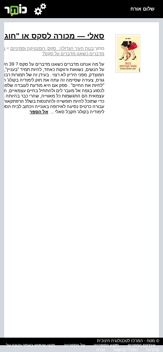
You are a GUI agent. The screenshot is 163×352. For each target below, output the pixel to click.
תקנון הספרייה (106, 345)
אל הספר (39, 111)
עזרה (100, 349)
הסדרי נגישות (126, 349)
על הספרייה (74, 345)
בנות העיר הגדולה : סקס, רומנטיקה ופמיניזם (52, 48)
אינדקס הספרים (141, 345)
